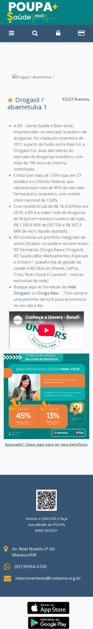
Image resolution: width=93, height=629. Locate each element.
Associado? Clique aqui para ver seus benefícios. (46, 444)
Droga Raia (47, 293)
